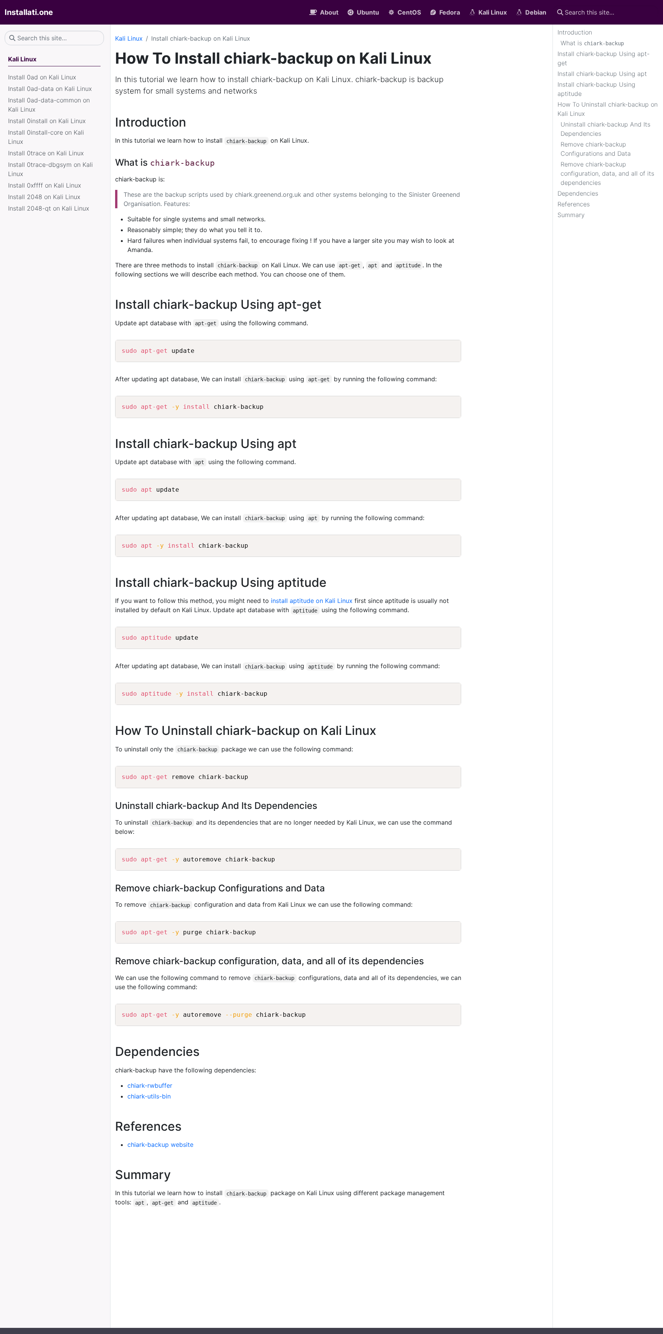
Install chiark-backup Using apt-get (603, 58)
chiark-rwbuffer (149, 1085)
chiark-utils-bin (149, 1096)
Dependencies (577, 193)
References (573, 204)
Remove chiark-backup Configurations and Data (596, 148)
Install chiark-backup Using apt (602, 73)
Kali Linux (129, 38)
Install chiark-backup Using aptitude (596, 89)
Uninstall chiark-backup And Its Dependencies (605, 128)
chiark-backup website (160, 1144)
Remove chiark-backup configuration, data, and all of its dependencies (607, 173)
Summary (571, 215)
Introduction (574, 32)
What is (592, 43)
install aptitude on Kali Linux (312, 600)
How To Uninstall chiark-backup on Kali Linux (607, 108)
